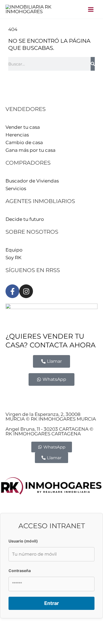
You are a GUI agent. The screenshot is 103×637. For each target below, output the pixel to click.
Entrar (51, 603)
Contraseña (20, 570)
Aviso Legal (18, 395)
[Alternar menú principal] (91, 9)
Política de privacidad (61, 395)
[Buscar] (93, 64)
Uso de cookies (22, 402)
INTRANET (56, 402)
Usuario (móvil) (23, 541)
